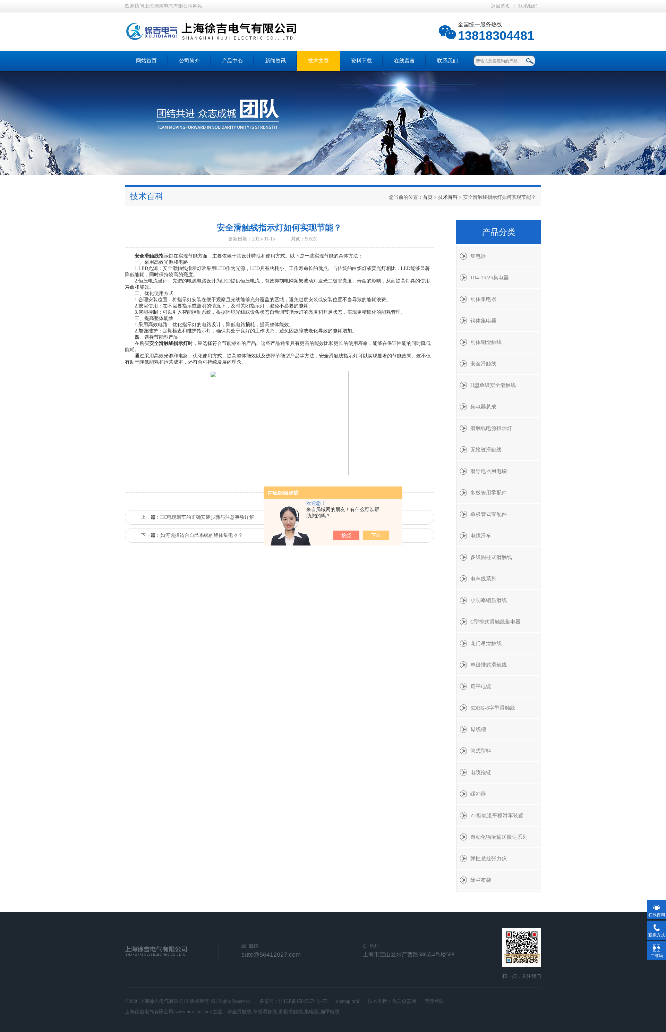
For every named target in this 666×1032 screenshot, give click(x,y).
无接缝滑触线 (486, 449)
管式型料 (480, 751)
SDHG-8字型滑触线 (492, 708)
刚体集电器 (483, 299)
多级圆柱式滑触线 (491, 557)
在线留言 (404, 61)
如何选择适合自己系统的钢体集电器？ (201, 535)
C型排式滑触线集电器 (495, 622)
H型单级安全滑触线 (493, 385)
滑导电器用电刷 (488, 471)
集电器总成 (483, 406)
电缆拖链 (480, 772)
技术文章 (318, 61)
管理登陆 (434, 1001)
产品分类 (498, 232)
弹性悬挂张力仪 (488, 858)
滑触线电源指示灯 (491, 428)
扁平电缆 (480, 686)
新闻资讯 (275, 61)
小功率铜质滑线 (488, 600)
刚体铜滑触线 (486, 342)
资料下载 (361, 61)
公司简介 (189, 61)
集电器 (478, 256)
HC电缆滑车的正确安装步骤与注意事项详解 (207, 517)
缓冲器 (478, 794)
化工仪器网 (404, 1001)
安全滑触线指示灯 (154, 256)
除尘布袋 (480, 880)
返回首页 (500, 6)
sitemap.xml (347, 1001)
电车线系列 (483, 579)
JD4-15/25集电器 (489, 277)
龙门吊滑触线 (486, 643)
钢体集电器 (483, 320)
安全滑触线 (483, 363)
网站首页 (146, 61)
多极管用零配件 (488, 493)
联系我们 (528, 6)
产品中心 (232, 61)
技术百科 (448, 197)
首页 (428, 197)
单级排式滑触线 (488, 665)
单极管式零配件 (488, 514)
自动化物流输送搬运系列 (499, 837)
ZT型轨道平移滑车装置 (496, 815)
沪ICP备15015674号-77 (303, 1001)
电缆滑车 (480, 536)
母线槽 (478, 729)
